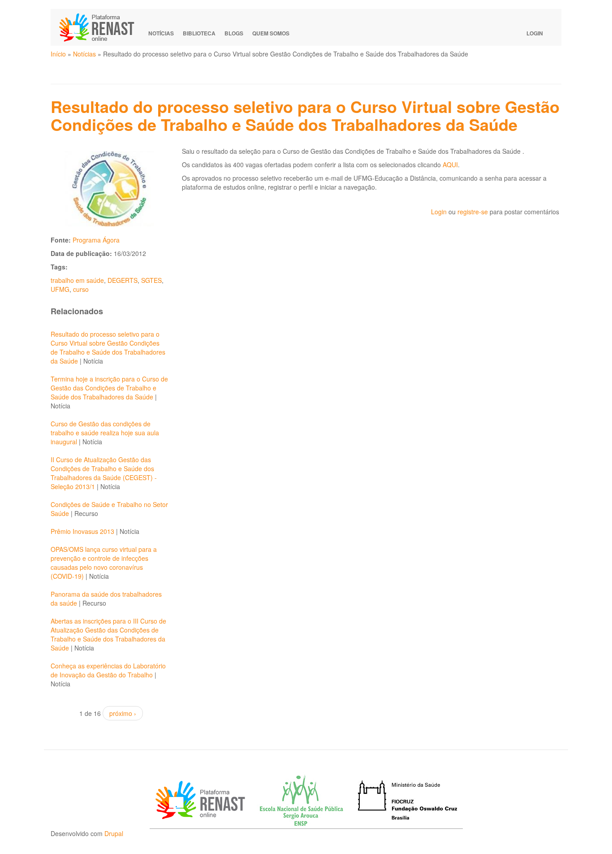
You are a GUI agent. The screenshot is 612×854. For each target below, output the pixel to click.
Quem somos (270, 33)
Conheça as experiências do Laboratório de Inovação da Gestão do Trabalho (108, 670)
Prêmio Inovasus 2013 (82, 531)
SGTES (151, 280)
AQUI (450, 164)
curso (81, 289)
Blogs (233, 33)
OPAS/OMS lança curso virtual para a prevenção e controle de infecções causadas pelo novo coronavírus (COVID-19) (104, 563)
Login (534, 33)
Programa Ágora (96, 239)
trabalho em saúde (77, 280)
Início (58, 53)
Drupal (113, 833)
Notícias (161, 33)
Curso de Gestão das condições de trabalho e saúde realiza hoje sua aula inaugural (105, 432)
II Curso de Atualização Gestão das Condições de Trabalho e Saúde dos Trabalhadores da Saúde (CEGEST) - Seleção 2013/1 (104, 473)
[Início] (101, 27)
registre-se (472, 211)
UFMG (60, 289)
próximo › (122, 713)
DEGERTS (123, 280)
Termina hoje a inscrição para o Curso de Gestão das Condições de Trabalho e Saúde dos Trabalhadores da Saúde (109, 387)
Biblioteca (199, 33)
